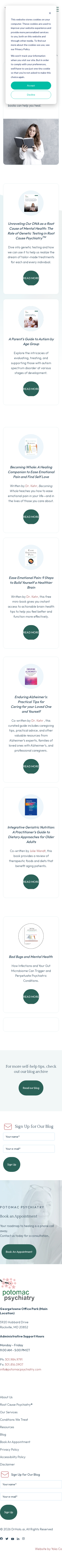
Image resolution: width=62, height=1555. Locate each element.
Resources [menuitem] (7, 1427)
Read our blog (31, 1088)
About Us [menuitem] (6, 1397)
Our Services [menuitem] (9, 1412)
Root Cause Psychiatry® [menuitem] (16, 1405)
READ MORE (31, 278)
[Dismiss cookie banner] (50, 13)
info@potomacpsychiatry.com (20, 1369)
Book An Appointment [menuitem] (15, 1442)
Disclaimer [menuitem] (7, 1464)
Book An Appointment (19, 1251)
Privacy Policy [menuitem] (9, 1449)
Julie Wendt (37, 851)
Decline (31, 94)
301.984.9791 (14, 1359)
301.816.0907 (14, 1364)
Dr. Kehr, (31, 486)
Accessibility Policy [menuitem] (12, 1457)
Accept (31, 85)
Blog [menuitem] (3, 1434)
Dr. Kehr (32, 597)
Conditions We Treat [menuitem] (14, 1420)
